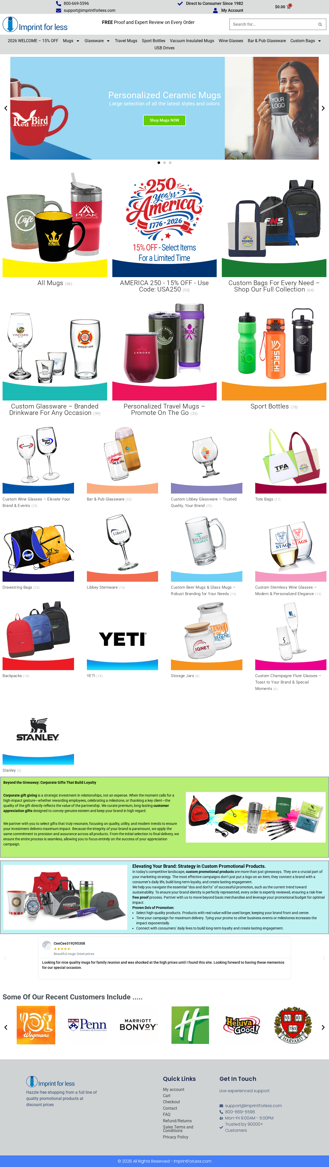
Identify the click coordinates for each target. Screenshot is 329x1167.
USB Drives (164, 47)
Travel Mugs (126, 40)
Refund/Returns (177, 1121)
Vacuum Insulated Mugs (192, 40)
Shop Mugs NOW (164, 120)
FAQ (166, 1114)
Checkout (171, 1102)
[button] (6, 108)
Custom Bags (302, 40)
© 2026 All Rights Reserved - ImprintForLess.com (165, 1161)
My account (173, 1089)
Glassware (94, 40)
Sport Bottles (153, 40)
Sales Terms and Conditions (178, 1129)
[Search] (320, 24)
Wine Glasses (231, 40)
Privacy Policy (175, 1137)
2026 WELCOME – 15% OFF (33, 40)
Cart (166, 1096)
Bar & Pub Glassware (267, 40)
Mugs (68, 40)
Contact (170, 1108)
